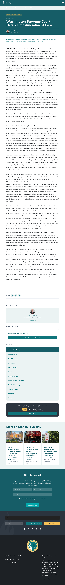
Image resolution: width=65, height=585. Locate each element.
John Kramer (14, 31)
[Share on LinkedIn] (19, 295)
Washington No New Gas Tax (18, 333)
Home (8, 8)
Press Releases (19, 8)
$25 (25, 409)
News (12, 8)
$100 (34, 409)
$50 (29, 409)
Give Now (32, 413)
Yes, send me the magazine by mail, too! (33, 499)
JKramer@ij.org (14, 32)
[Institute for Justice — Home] (6, 3)
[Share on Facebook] (15, 295)
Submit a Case (33, 524)
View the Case (32, 337)
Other (40, 409)
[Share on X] (12, 295)
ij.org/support (41, 41)
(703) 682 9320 (12, 562)
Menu (10, 517)
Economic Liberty (29, 8)
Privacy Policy (46, 579)
